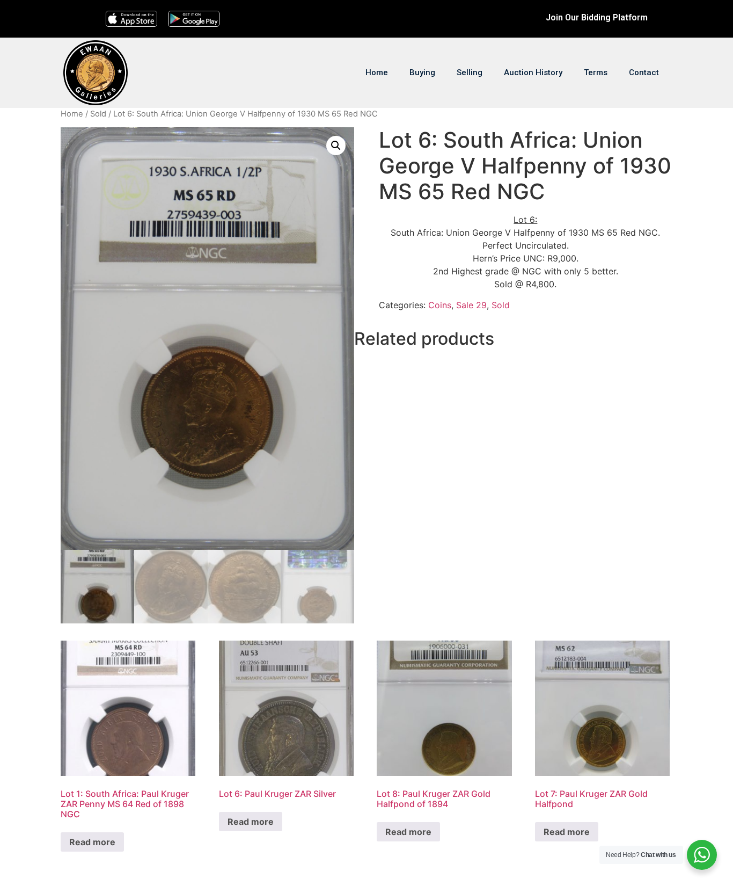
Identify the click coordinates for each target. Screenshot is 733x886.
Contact (644, 72)
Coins (439, 305)
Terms (595, 72)
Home (376, 72)
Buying (422, 72)
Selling (469, 72)
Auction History (533, 72)
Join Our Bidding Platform (597, 17)
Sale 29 (471, 305)
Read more (92, 842)
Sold (98, 114)
